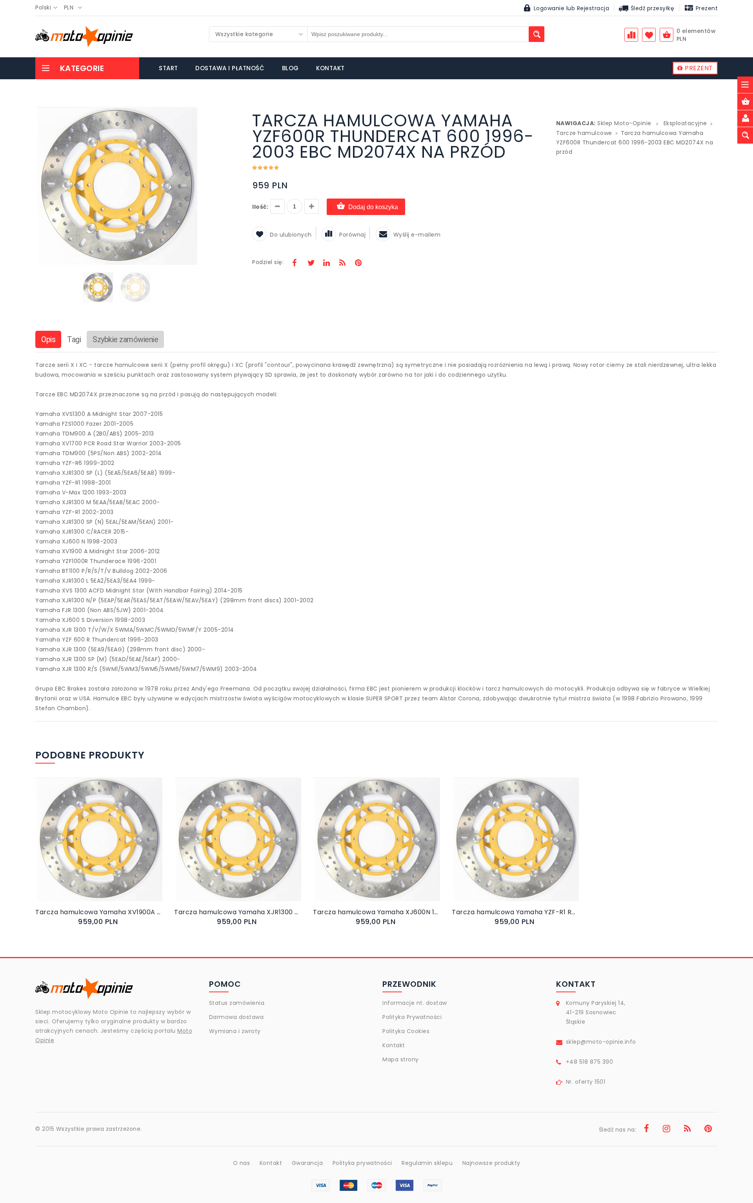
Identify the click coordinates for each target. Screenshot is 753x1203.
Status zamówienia (237, 1003)
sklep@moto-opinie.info (601, 1042)
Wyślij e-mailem (417, 235)
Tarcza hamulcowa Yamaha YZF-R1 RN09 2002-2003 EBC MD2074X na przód (515, 912)
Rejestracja (593, 8)
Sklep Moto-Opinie (624, 123)
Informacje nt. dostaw (414, 1003)
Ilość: (260, 207)
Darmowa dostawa (236, 1017)
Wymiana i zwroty (235, 1031)
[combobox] (48, 8)
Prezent (706, 8)
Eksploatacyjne (685, 123)
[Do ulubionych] (108, 847)
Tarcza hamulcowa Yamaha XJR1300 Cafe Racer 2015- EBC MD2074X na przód (237, 912)
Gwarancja (307, 1163)
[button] (190, 114)
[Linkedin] (326, 264)
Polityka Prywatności (412, 1017)
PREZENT (698, 68)
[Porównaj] (117, 847)
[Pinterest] (358, 264)
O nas (241, 1163)
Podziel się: (268, 262)
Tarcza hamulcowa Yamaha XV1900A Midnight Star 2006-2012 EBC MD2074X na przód (98, 912)
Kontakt (393, 1045)
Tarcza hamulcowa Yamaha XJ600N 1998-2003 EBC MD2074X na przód (376, 912)
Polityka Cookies (405, 1031)
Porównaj (352, 235)
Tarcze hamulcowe (584, 133)
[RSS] (342, 264)
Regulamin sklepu (427, 1163)
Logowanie (549, 8)
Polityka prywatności (362, 1163)
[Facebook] (294, 264)
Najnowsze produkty (491, 1163)
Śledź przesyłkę (651, 8)
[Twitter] (311, 264)
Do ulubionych (291, 235)
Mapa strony (400, 1059)
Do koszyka (92, 847)
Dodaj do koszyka (373, 207)
